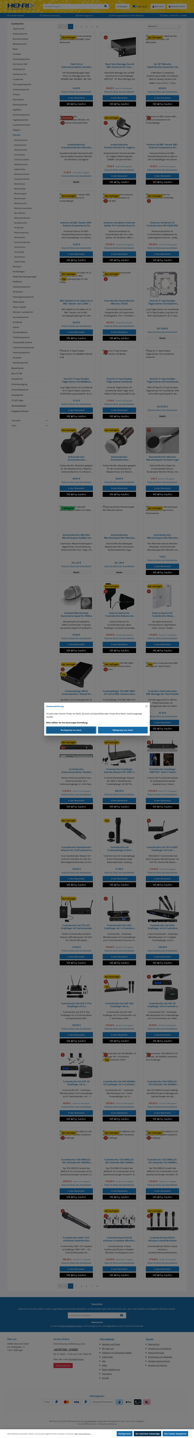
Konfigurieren (124, 1433)
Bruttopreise (71, 730)
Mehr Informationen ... (83, 1433)
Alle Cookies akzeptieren (175, 1433)
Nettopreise (123, 730)
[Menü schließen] (147, 706)
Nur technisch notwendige (148, 1433)
